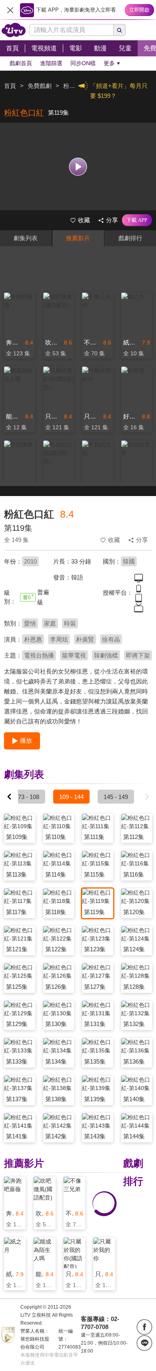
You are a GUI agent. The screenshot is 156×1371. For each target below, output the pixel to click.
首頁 (10, 85)
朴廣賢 (85, 639)
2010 (30, 561)
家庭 (50, 623)
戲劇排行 (130, 238)
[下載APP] (137, 220)
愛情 (30, 623)
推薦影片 (78, 238)
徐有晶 (111, 639)
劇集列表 (26, 238)
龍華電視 (74, 655)
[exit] (10, 10)
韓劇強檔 (106, 655)
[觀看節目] (78, 166)
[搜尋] (120, 30)
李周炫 (59, 639)
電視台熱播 (39, 655)
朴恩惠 (33, 639)
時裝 (70, 623)
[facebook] (144, 1327)
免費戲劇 (40, 85)
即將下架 (138, 655)
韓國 (129, 561)
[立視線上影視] (14, 30)
